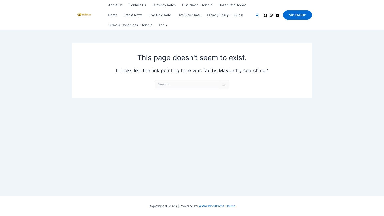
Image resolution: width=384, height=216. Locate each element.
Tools (163, 25)
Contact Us (137, 5)
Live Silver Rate (189, 15)
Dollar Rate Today (232, 5)
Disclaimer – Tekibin (197, 5)
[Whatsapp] (271, 15)
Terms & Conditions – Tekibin (130, 25)
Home (112, 15)
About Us (115, 5)
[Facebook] (265, 15)
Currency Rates (164, 5)
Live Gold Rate (160, 15)
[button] (257, 15)
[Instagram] (277, 15)
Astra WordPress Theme (217, 206)
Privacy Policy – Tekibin (225, 15)
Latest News (133, 15)
